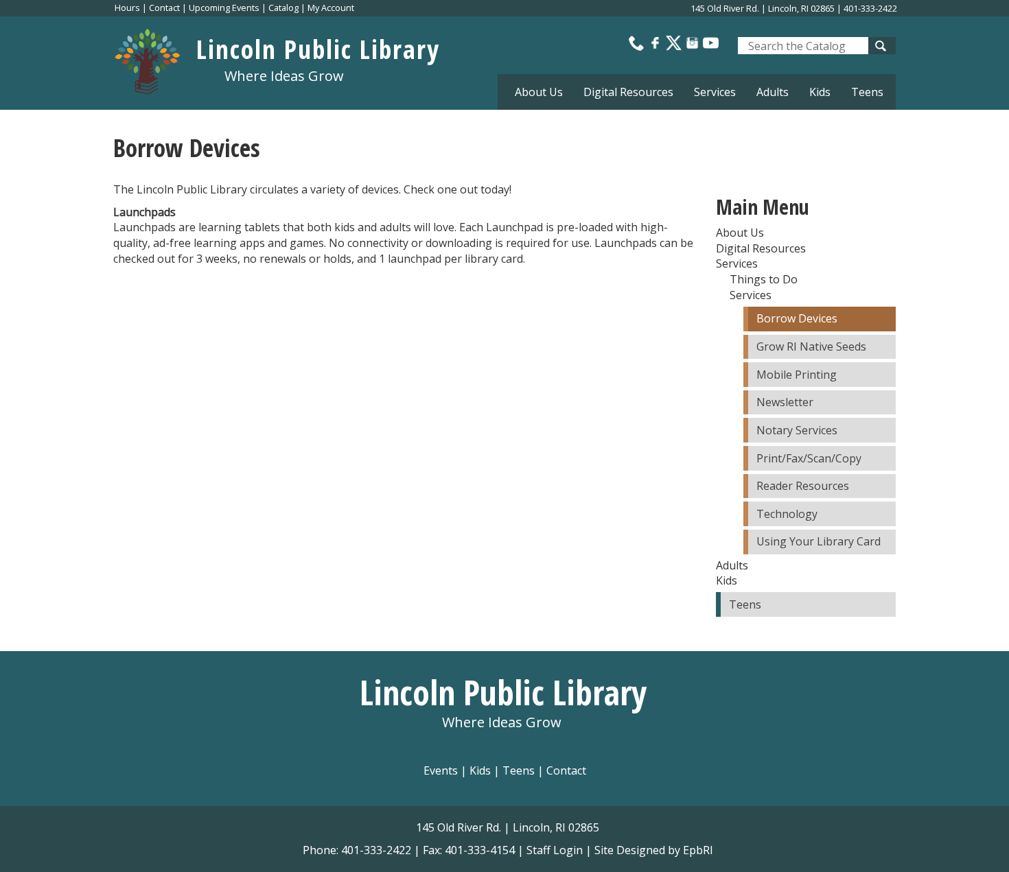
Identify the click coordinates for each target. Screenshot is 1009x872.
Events (441, 770)
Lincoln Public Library (318, 49)
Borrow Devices (796, 318)
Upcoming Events (224, 7)
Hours (127, 7)
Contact (164, 7)
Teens (867, 91)
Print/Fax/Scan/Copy (808, 458)
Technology (786, 513)
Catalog (283, 7)
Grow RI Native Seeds (811, 346)
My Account (331, 7)
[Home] (154, 58)
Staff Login (554, 850)
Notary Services (796, 430)
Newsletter (784, 402)
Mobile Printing (796, 374)
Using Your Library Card (818, 541)
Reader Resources (802, 485)
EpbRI (698, 850)
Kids (480, 770)
